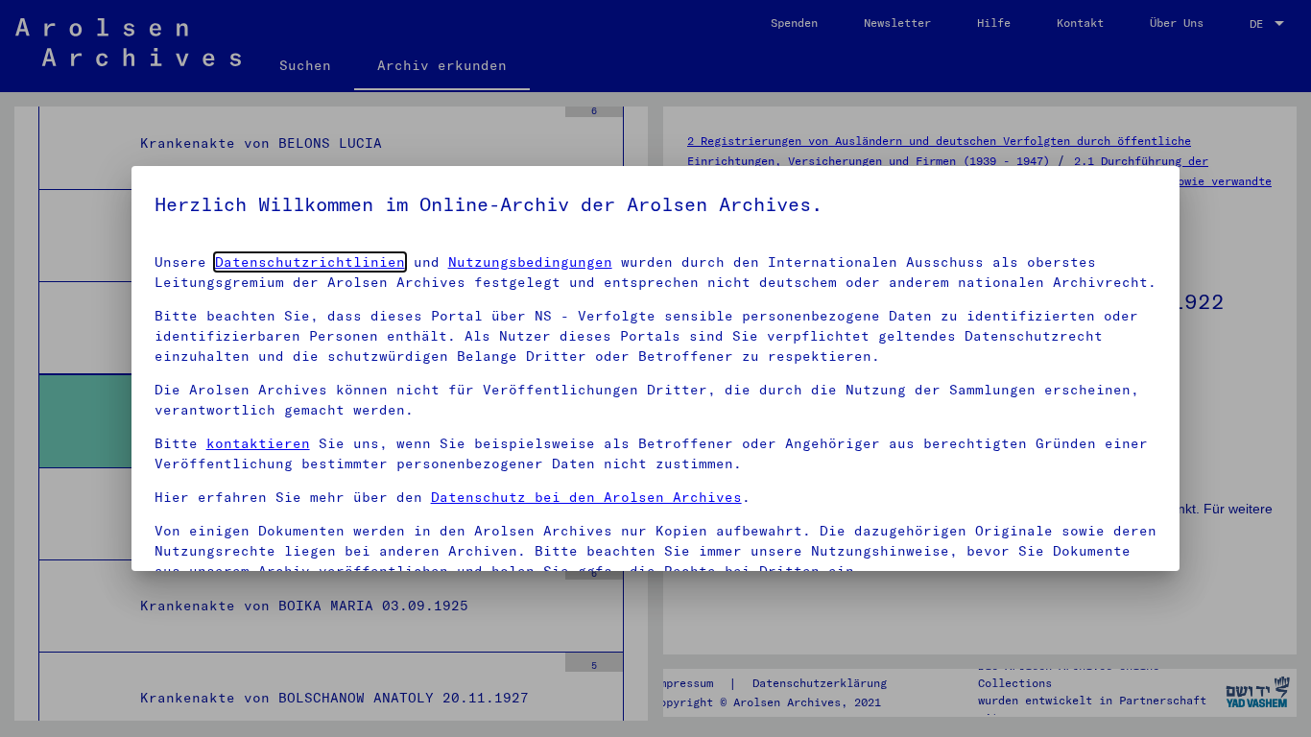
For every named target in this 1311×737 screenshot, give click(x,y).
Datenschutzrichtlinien (310, 262)
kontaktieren (258, 443)
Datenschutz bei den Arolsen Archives (586, 497)
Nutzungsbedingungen (530, 262)
